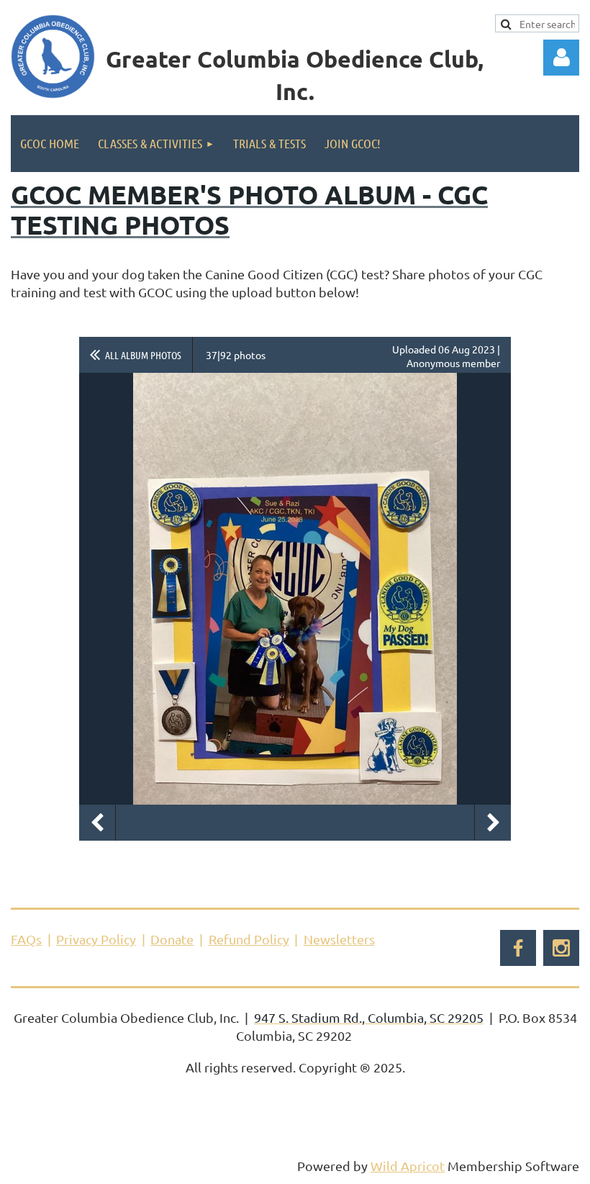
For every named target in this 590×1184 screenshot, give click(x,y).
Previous (97, 823)
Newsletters (339, 938)
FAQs (26, 938)
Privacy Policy (96, 938)
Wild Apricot (408, 1165)
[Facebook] (518, 948)
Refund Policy (249, 938)
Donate (172, 938)
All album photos (143, 354)
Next (493, 823)
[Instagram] (561, 948)
